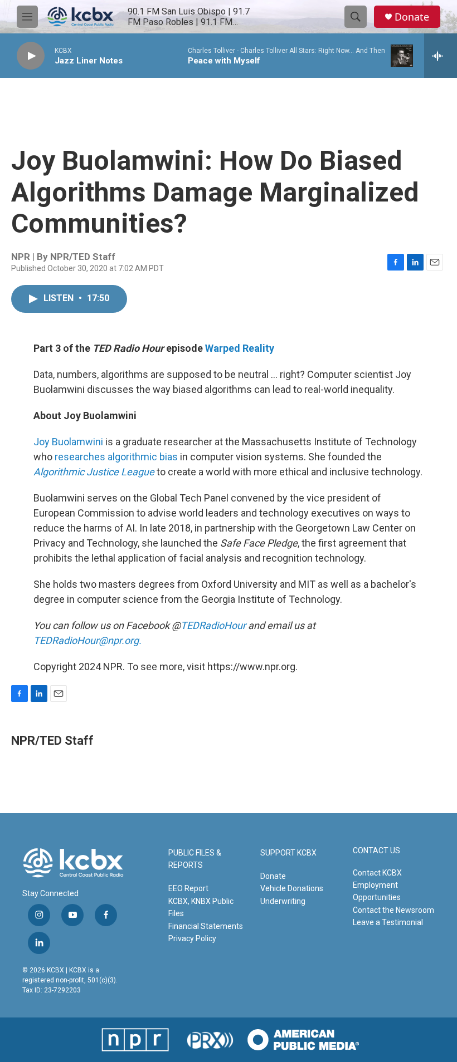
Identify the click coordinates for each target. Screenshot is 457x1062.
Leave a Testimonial (388, 922)
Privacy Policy (192, 938)
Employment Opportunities (377, 891)
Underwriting (282, 901)
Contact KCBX (377, 872)
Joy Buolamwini (68, 442)
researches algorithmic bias (117, 457)
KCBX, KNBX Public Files (201, 907)
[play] (31, 56)
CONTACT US (376, 851)
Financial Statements (205, 926)
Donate (412, 17)
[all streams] (440, 55)
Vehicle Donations (291, 888)
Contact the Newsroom (393, 910)
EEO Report (188, 888)
